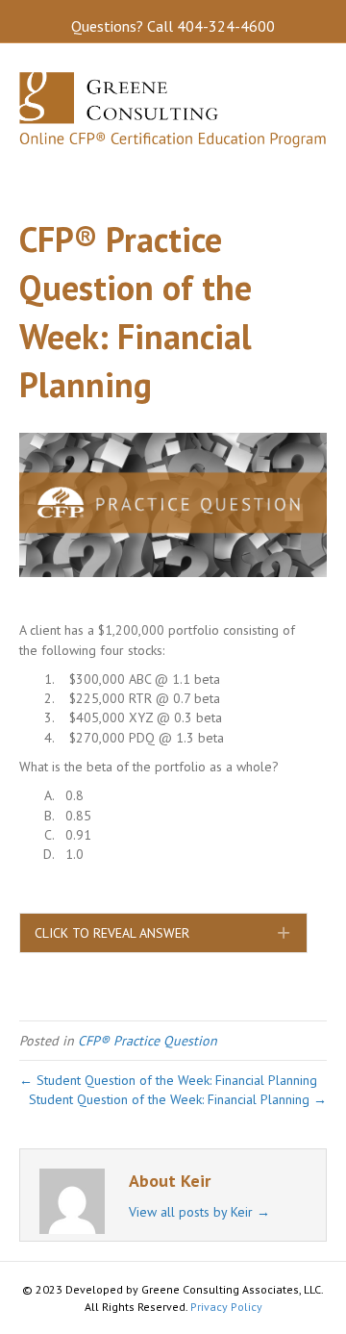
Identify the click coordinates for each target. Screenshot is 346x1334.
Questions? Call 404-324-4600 (173, 26)
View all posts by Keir (199, 1212)
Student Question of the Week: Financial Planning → (178, 1099)
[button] (163, 933)
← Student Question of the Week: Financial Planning (168, 1080)
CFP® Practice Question (147, 1040)
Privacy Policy (226, 1306)
